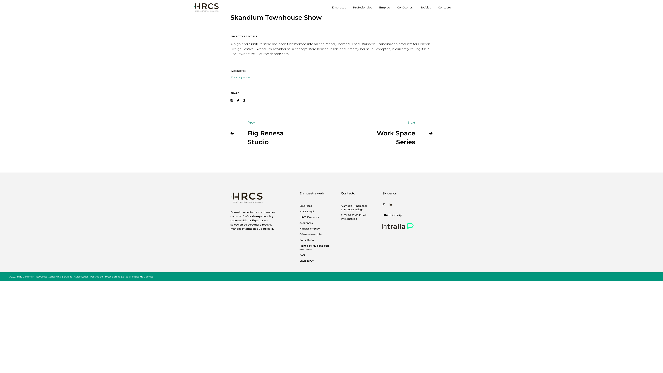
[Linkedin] (244, 100)
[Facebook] (231, 100)
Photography (240, 77)
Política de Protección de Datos (109, 276)
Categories (238, 71)
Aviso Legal (81, 276)
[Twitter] (238, 100)
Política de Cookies (141, 276)
